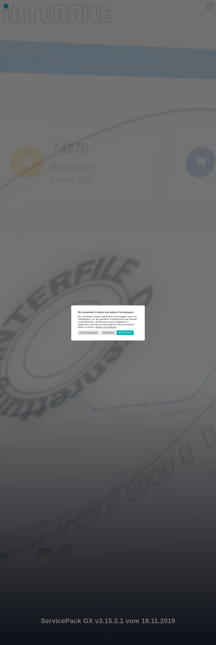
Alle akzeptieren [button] (125, 332)
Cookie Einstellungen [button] (89, 332)
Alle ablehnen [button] (108, 332)
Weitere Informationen (105, 327)
